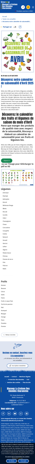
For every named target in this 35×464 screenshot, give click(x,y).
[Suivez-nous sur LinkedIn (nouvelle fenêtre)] (9, 414)
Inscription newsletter (19, 366)
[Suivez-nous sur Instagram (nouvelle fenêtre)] (21, 414)
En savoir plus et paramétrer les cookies (17, 456)
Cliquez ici (7, 160)
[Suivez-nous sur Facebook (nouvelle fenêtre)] (3, 414)
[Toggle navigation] (33, 8)
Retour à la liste (10, 335)
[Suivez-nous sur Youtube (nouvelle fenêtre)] (15, 414)
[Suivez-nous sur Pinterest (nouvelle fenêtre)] (26, 414)
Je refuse (11, 461)
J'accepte (23, 461)
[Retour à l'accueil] (5, 2)
